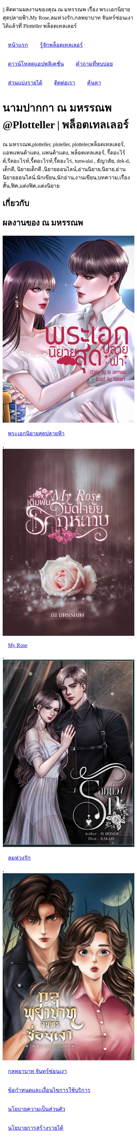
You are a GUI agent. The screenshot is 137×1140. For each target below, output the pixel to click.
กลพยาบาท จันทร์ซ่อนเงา (37, 1071)
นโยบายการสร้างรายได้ (35, 1128)
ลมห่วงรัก (19, 858)
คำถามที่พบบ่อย (94, 64)
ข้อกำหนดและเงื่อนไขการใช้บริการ (49, 1090)
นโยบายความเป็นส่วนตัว (36, 1109)
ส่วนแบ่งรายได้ (25, 83)
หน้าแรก (18, 45)
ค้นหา (94, 83)
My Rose (17, 645)
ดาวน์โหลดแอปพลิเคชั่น (36, 64)
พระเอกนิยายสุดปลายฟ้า (36, 433)
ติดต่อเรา (64, 83)
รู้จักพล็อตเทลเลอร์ (61, 45)
